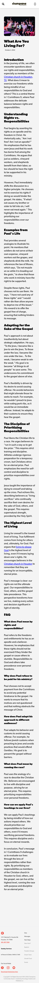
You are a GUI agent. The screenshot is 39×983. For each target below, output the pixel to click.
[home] (18, 4)
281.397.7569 (5, 942)
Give (25, 933)
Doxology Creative (27, 979)
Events (26, 962)
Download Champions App (9, 972)
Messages (27, 936)
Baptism (26, 947)
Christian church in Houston (18, 564)
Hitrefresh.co (19, 981)
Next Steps (27, 940)
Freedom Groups (29, 951)
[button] (35, 4)
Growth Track (28, 958)
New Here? (27, 943)
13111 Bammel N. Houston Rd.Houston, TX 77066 (9, 939)
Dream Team (28, 955)
